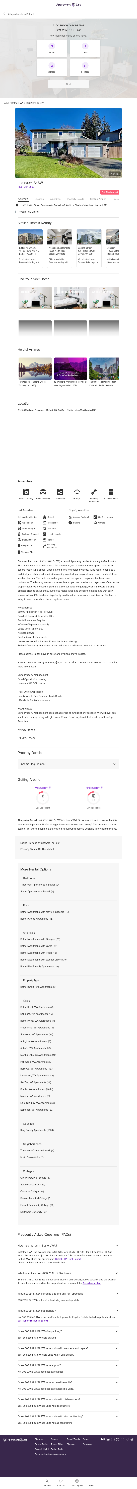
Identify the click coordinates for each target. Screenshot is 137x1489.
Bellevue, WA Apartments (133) (36, 1068)
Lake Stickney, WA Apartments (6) (38, 1102)
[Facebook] (113, 1440)
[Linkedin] (108, 1440)
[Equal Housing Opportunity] (103, 1440)
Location (39, 199)
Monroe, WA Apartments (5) (35, 1096)
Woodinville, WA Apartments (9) (37, 1027)
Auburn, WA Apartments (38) (35, 1048)
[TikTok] (132, 1440)
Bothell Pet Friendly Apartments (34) (39, 966)
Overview (23, 198)
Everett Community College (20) (37, 1205)
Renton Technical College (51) (36, 1198)
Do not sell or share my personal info (51, 1454)
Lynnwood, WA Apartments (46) (37, 1075)
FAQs (116, 199)
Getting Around (98, 199)
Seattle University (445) (32, 1184)
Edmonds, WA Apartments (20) (36, 1109)
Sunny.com (88, 1444)
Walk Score (41, 787)
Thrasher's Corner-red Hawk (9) (37, 1150)
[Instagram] (127, 1440)
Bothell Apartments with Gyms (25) (38, 945)
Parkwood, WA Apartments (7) (36, 1061)
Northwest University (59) (33, 1211)
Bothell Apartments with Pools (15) (38, 952)
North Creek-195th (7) (32, 1157)
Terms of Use (57, 1444)
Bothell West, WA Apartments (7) (37, 1020)
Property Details (75, 199)
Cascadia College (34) (32, 1191)
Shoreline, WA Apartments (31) (36, 1034)
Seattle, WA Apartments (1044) (36, 1089)
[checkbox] (52, 48)
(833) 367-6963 (26, 186)
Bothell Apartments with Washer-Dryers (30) (43, 959)
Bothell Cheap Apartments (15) (36, 918)
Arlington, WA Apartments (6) (35, 1041)
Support (86, 1439)
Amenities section (92, 1283)
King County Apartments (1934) (37, 1130)
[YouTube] (122, 1440)
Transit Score (92, 787)
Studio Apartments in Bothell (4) (37, 891)
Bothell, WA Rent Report (68, 1259)
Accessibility (40, 1449)
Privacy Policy (41, 1444)
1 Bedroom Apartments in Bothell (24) (40, 884)
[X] (118, 1440)
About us (39, 1439)
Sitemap (71, 1444)
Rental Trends (73, 1439)
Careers (54, 1439)
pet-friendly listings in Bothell (33, 1320)
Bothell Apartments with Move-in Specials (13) (44, 911)
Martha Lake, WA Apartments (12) (38, 1055)
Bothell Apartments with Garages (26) (40, 939)
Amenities (55, 199)
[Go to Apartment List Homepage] (68, 4)
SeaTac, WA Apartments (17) (35, 1082)
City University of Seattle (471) (36, 1177)
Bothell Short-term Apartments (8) (38, 986)
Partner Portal (57, 1449)
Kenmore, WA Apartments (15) (36, 1013)
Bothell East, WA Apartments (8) (37, 1007)
